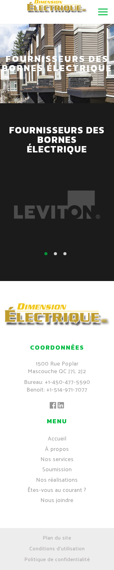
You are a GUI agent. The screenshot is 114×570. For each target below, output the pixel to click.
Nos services (57, 459)
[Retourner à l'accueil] (56, 324)
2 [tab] (57, 255)
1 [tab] (47, 255)
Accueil (57, 439)
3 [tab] (66, 255)
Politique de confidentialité (57, 559)
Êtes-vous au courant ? (57, 490)
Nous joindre (57, 500)
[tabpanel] (57, 205)
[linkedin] (61, 406)
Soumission (57, 469)
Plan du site (57, 538)
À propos (57, 449)
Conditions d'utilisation (57, 549)
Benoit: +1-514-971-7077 (57, 390)
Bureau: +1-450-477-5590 (57, 382)
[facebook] (53, 406)
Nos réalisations (57, 480)
